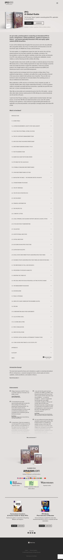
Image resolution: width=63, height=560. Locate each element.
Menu (57, 3)
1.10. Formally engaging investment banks (23, 167)
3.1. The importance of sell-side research (23, 265)
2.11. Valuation (15, 229)
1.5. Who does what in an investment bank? (23, 141)
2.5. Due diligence (16, 198)
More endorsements (31, 437)
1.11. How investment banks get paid (21, 172)
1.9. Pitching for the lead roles (20, 162)
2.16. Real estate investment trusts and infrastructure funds (28, 255)
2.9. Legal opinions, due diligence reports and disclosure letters (29, 218)
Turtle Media (34, 556)
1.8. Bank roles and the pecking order (22, 157)
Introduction (15, 115)
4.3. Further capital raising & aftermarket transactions (27, 337)
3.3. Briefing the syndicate (19, 275)
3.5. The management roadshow (20, 285)
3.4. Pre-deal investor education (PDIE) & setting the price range (29, 280)
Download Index (48, 358)
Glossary (14, 352)
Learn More (39, 23)
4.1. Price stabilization (18, 327)
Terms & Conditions (33, 550)
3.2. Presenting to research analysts (22, 270)
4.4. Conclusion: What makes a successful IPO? (24, 342)
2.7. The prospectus (17, 208)
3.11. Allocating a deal (18, 316)
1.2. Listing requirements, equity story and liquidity (26, 126)
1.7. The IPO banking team (18, 151)
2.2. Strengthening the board (20, 182)
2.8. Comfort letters (17, 213)
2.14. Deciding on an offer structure (21, 244)
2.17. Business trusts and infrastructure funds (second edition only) (30, 260)
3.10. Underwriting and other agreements (23, 311)
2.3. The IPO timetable (17, 188)
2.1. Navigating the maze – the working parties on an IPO (27, 177)
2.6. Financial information (19, 203)
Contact (26, 550)
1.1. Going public (16, 121)
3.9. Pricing (15, 306)
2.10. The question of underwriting (21, 224)
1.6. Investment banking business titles (22, 146)
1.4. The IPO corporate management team (23, 136)
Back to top (32, 542)
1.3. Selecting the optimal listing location (23, 131)
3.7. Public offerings (17, 296)
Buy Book (29, 23)
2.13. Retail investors (17, 239)
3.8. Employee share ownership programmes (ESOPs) (26, 301)
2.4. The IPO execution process (20, 193)
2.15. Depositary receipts (18, 249)
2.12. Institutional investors (19, 234)
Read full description (14, 377)
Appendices (15, 347)
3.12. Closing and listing (18, 321)
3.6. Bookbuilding (16, 291)
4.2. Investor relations (18, 332)
